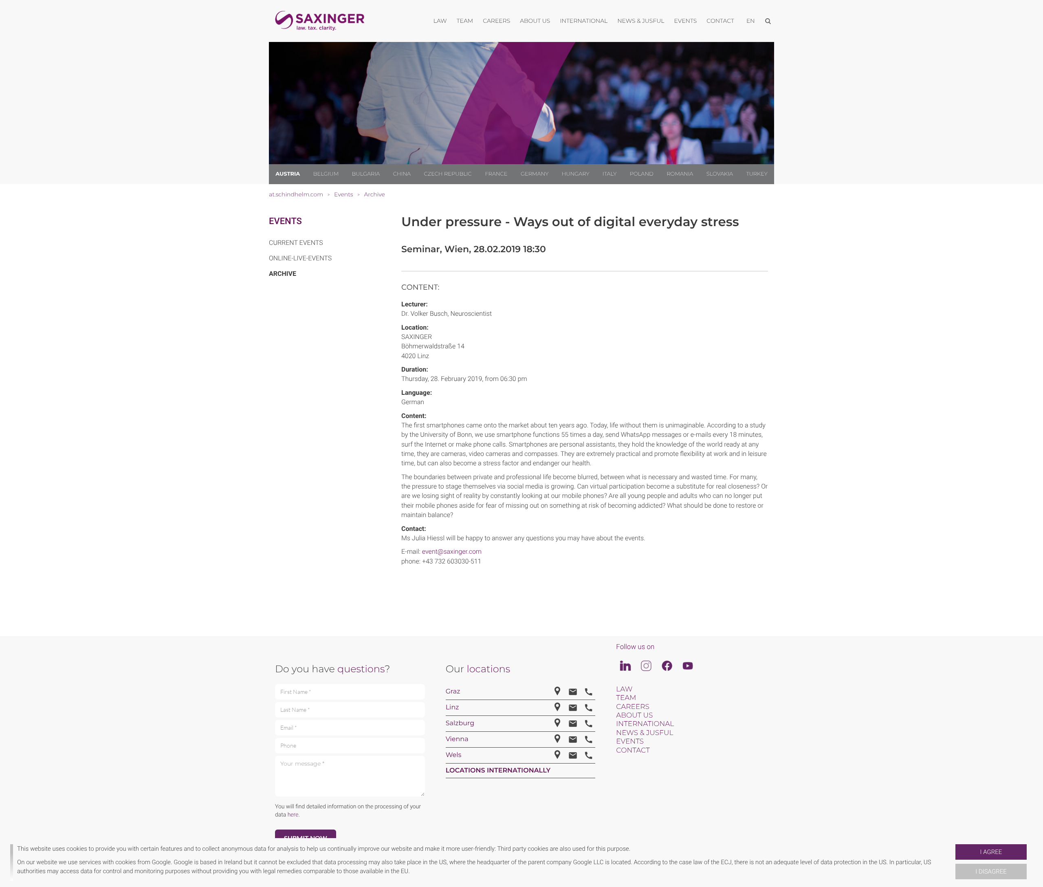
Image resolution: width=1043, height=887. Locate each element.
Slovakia (719, 174)
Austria (287, 174)
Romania (680, 174)
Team (626, 698)
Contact (632, 750)
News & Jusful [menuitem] (640, 20)
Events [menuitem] (685, 20)
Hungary (576, 174)
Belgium (326, 174)
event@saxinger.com (452, 551)
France (496, 174)
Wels (454, 755)
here (293, 815)
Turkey (756, 174)
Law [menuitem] (440, 20)
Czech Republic (448, 174)
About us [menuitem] (535, 20)
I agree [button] (991, 852)
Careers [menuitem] (496, 20)
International (645, 724)
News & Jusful (644, 733)
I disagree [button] (990, 871)
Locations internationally (498, 771)
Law (624, 689)
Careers (632, 707)
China (402, 174)
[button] (952, 862)
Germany (534, 174)
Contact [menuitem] (720, 20)
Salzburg (460, 723)
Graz (453, 692)
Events (285, 221)
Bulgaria (366, 174)
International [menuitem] (583, 20)
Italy (609, 174)
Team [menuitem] (465, 20)
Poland (642, 174)
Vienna (457, 739)
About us (634, 715)
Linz (452, 707)
